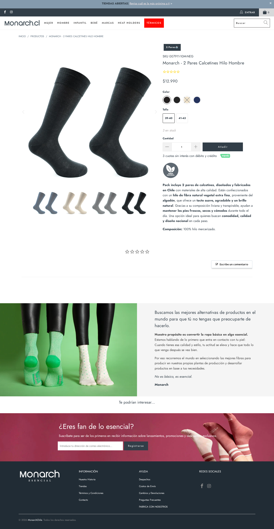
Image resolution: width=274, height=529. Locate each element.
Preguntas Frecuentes (150, 500)
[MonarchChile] (22, 23)
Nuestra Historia (87, 479)
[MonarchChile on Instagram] (11, 12)
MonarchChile (35, 520)
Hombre (63, 23)
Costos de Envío (147, 486)
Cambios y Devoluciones (151, 493)
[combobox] (252, 23)
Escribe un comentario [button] (234, 264)
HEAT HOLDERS (129, 23)
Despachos (144, 479)
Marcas (108, 23)
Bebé (94, 23)
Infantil (80, 23)
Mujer (48, 23)
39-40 (169, 118)
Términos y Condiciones (91, 493)
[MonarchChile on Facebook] (4, 12)
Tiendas (83, 486)
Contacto (83, 500)
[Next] (155, 112)
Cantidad (168, 138)
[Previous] (23, 112)
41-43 (182, 118)
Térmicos (154, 23)
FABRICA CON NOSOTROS (153, 507)
